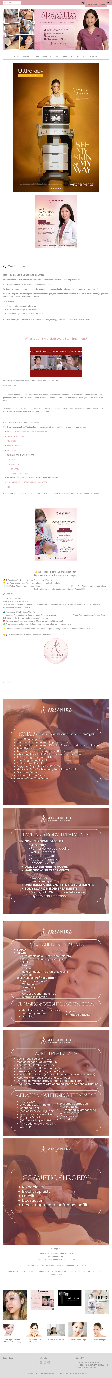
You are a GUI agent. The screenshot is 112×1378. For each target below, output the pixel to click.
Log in (83, 3)
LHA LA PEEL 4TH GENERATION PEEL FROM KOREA (27, 433)
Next (104, 102)
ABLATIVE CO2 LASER (15, 396)
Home (16, 56)
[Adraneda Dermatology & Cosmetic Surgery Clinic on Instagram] (45, 1313)
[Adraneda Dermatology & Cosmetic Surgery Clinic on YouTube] (48, 1313)
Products (80, 56)
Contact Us (46, 56)
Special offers (93, 56)
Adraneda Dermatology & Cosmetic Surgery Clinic (55, 1324)
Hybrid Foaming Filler (19, 424)
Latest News (8, 1309)
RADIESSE (15, 410)
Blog (56, 56)
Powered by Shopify (80, 1324)
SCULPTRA (15, 420)
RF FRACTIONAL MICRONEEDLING (20, 382)
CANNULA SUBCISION (15, 387)
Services (25, 56)
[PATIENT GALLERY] (56, 602)
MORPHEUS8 (42, 382)
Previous (7, 102)
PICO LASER (11, 401)
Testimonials (67, 56)
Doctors (36, 56)
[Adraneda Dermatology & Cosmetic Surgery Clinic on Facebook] (40, 1313)
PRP (8, 438)
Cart (107, 3)
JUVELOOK (15, 415)
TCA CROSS (11, 392)
